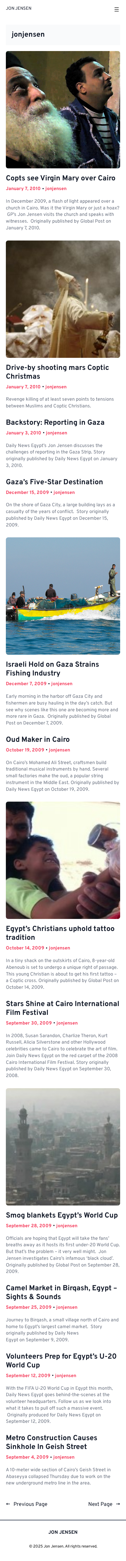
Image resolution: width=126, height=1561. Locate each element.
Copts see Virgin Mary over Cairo (60, 178)
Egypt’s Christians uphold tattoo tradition (60, 933)
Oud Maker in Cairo (38, 740)
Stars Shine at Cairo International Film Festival (62, 1008)
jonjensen (56, 189)
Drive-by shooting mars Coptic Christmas (57, 372)
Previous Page (26, 1504)
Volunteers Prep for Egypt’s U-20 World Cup (61, 1361)
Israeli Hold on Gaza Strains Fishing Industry (52, 669)
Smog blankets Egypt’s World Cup (62, 1215)
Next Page (104, 1504)
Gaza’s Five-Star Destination (54, 482)
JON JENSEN (18, 8)
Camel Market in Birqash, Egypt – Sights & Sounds (61, 1293)
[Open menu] (116, 9)
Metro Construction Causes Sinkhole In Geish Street (51, 1443)
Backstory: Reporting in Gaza (55, 423)
